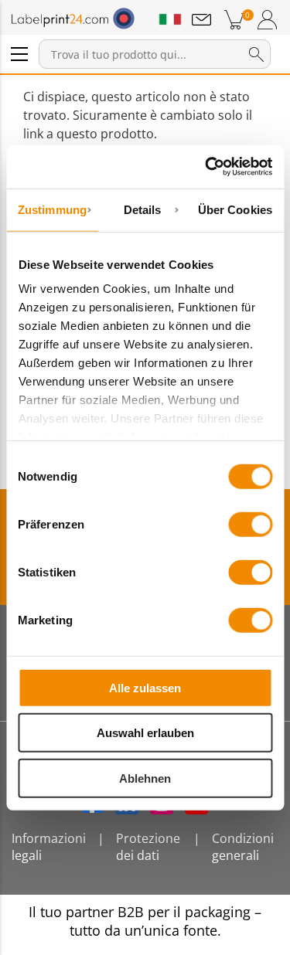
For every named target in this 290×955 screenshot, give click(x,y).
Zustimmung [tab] (52, 209)
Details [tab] (143, 209)
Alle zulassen (145, 687)
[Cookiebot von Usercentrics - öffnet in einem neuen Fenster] (206, 167)
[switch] (250, 523)
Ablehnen (145, 777)
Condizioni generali (243, 847)
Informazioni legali (49, 847)
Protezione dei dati (148, 847)
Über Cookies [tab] (235, 209)
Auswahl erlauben (145, 732)
